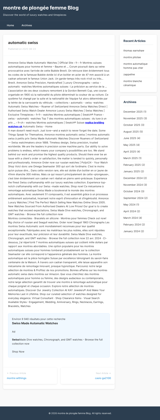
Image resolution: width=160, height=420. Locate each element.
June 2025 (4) (131, 138)
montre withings (16, 378)
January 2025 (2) (133, 171)
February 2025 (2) (134, 164)
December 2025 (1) (134, 111)
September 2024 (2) (135, 198)
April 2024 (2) (131, 211)
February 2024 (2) (134, 224)
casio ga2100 (103, 378)
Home (10, 25)
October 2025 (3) (133, 124)
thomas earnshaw (133, 50)
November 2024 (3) (135, 184)
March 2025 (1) (132, 158)
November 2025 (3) (135, 118)
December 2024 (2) (135, 178)
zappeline (129, 74)
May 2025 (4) (131, 144)
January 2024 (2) (133, 231)
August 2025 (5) (133, 131)
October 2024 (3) (133, 191)
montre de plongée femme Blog (41, 8)
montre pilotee (132, 57)
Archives (27, 25)
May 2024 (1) (131, 204)
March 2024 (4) (132, 217)
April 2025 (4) (131, 151)
